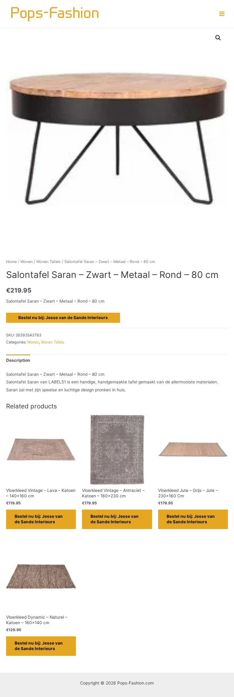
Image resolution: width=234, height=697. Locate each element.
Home (11, 261)
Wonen (26, 261)
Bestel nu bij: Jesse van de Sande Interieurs (63, 317)
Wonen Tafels (48, 261)
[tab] (18, 360)
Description (18, 360)
